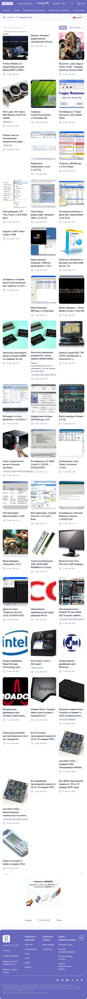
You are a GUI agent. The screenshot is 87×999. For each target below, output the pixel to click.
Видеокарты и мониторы (34, 10)
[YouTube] (67, 980)
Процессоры (8, 145)
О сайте (6, 950)
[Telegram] (72, 980)
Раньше (28, 920)
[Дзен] (62, 980)
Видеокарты (8, 122)
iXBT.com (29, 944)
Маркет (28, 967)
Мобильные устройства (58, 10)
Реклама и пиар (65, 944)
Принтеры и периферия (67, 719)
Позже (59, 920)
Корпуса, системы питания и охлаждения (17, 471)
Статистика (47, 949)
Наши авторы (48, 944)
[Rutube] (82, 980)
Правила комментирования (66, 950)
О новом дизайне (10, 956)
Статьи (17, 10)
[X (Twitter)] (77, 980)
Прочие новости (37, 668)
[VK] (57, 980)
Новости (6, 10)
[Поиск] (72, 3)
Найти (63, 28)
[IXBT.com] (4, 17)
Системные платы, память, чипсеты (44, 375)
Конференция (31, 949)
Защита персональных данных (64, 966)
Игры (27, 958)
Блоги (27, 953)
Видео (27, 963)
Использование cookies (65, 957)
